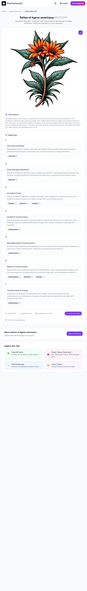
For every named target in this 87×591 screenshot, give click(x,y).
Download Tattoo (74, 313)
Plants (4, 11)
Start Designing (78, 3)
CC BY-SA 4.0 (20, 320)
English (65, 3)
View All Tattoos (74, 333)
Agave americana (15, 11)
